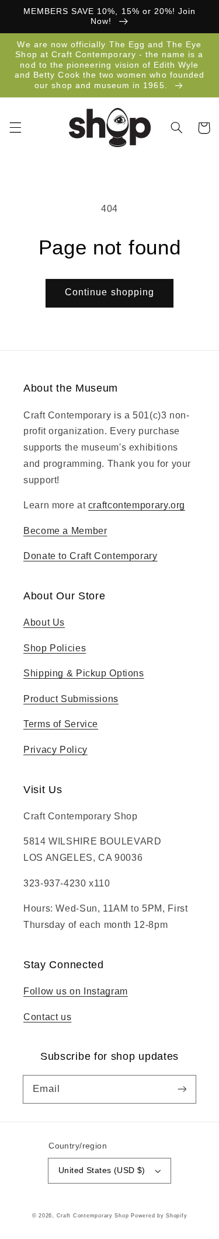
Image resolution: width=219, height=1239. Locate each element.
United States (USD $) (101, 1170)
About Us (44, 622)
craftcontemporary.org (136, 505)
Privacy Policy (55, 750)
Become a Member (65, 531)
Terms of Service (60, 724)
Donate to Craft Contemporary (90, 556)
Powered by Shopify (159, 1216)
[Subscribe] (182, 1089)
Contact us (47, 1017)
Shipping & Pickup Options (83, 673)
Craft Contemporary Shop (93, 1216)
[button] (15, 127)
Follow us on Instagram (75, 991)
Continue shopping (109, 292)
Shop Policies (54, 648)
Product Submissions (71, 699)
